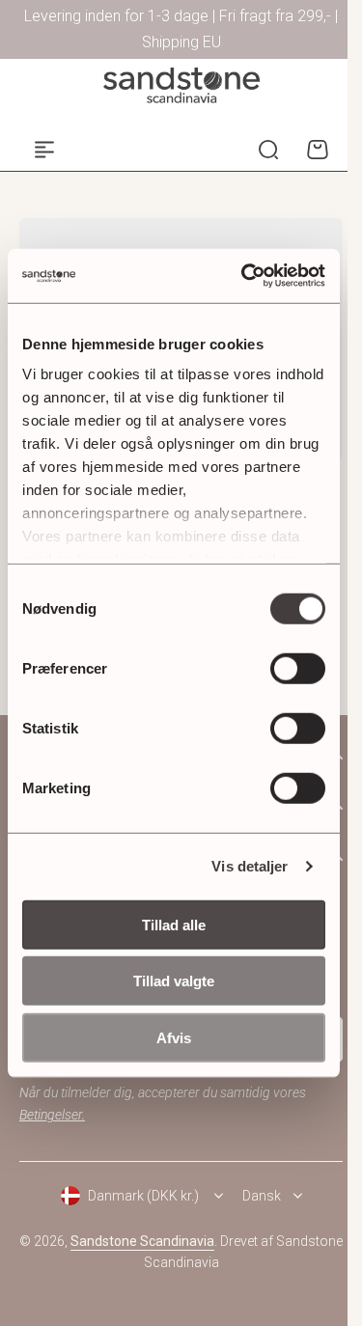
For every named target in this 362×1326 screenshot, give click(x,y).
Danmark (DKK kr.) (143, 1195)
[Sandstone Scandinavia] (181, 85)
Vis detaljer (249, 866)
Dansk (261, 1195)
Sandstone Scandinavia (142, 1241)
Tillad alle (174, 924)
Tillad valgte (173, 981)
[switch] (297, 667)
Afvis (173, 1037)
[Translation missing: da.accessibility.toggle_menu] (44, 149)
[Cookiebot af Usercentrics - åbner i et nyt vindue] (245, 276)
